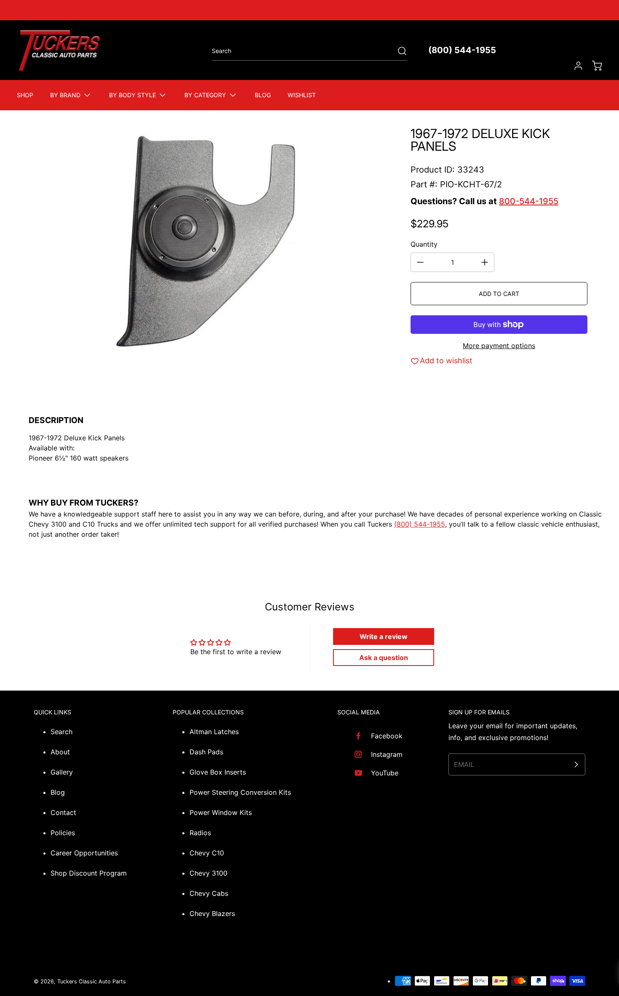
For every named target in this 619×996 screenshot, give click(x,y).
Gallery (62, 772)
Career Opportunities (84, 853)
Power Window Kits (220, 812)
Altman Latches (214, 731)
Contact (63, 812)
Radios (200, 832)
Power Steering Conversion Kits (240, 792)
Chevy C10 (206, 853)
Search (61, 731)
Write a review (384, 636)
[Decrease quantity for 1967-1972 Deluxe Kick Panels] (420, 262)
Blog (58, 792)
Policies (63, 832)
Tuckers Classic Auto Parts (91, 981)
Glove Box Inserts (217, 772)
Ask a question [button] (383, 657)
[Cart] (593, 65)
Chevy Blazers (212, 913)
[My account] (574, 65)
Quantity (424, 244)
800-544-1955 (528, 201)
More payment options (499, 345)
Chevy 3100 (208, 873)
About (60, 752)
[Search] (398, 51)
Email (464, 764)
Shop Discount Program (89, 873)
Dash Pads (206, 752)
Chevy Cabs (208, 893)
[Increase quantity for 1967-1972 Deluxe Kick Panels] (484, 262)
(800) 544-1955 (462, 50)
